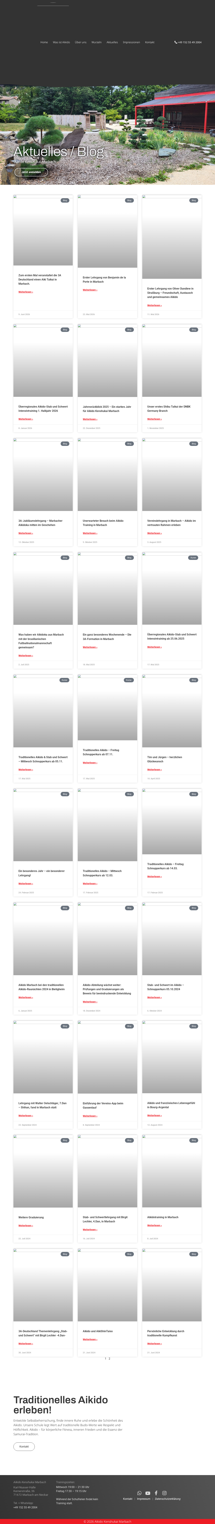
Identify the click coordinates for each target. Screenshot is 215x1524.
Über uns (81, 42)
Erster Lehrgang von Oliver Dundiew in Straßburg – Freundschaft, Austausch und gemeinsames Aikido (170, 293)
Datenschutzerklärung (168, 1498)
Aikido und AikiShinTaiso (98, 1331)
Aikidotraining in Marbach (162, 1217)
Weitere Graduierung (31, 1217)
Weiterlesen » (25, 292)
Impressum (143, 1498)
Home (44, 42)
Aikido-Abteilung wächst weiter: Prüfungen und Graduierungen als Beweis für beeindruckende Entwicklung (107, 989)
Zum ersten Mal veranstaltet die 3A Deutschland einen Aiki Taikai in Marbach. (39, 279)
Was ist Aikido (61, 42)
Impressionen (131, 42)
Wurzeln (97, 42)
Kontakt (149, 42)
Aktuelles (112, 42)
